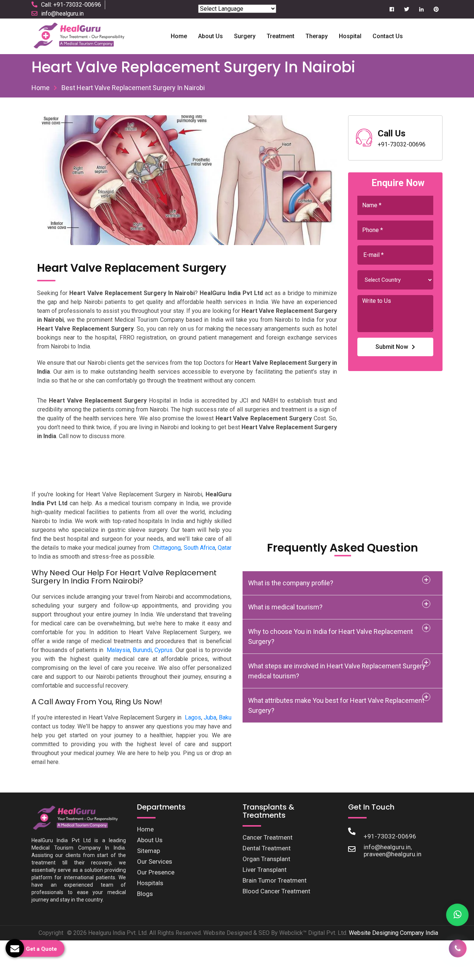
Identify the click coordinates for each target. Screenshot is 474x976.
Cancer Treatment (268, 837)
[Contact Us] (458, 948)
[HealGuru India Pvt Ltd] (82, 35)
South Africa (199, 547)
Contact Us (388, 36)
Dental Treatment (267, 848)
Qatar (224, 547)
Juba (210, 717)
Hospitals (150, 883)
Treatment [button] (280, 36)
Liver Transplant (265, 869)
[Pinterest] (436, 9)
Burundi (142, 650)
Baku (225, 717)
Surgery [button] (245, 36)
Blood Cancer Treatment (276, 891)
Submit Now (391, 346)
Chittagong (167, 547)
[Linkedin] (421, 9)
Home (179, 36)
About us (210, 36)
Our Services (154, 861)
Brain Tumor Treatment (275, 880)
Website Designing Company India (393, 932)
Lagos (193, 717)
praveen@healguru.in (392, 854)
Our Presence (155, 872)
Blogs (145, 893)
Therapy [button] (317, 36)
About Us (150, 840)
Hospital (350, 36)
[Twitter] (406, 9)
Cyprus (163, 650)
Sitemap (148, 850)
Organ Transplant (266, 859)
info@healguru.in (62, 13)
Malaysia (118, 650)
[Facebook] (391, 9)
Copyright (51, 932)
